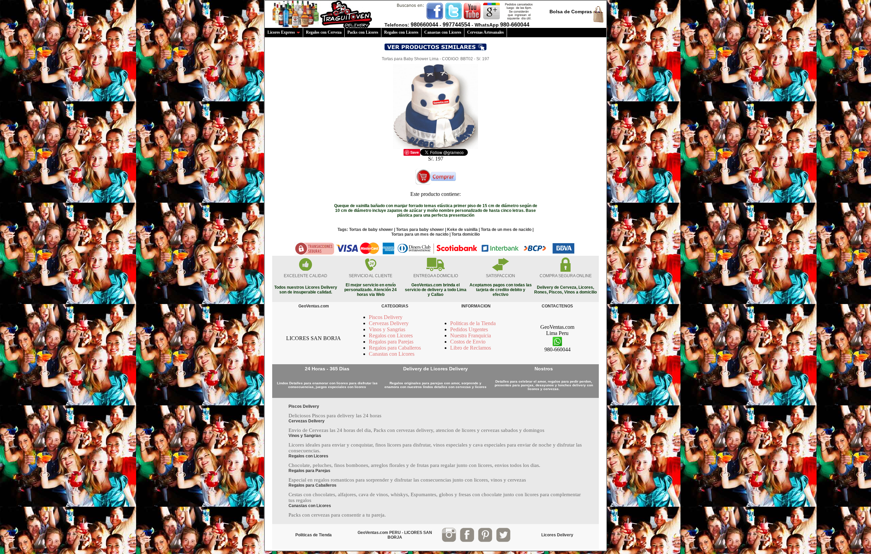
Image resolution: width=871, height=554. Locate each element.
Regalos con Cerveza (324, 32)
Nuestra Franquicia (470, 335)
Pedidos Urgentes (469, 329)
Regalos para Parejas (391, 342)
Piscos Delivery (385, 317)
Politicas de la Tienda (473, 323)
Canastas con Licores (442, 32)
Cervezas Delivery (389, 323)
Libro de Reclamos (470, 348)
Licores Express (281, 32)
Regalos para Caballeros (395, 348)
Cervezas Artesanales (485, 32)
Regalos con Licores (401, 32)
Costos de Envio (468, 342)
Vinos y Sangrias (387, 329)
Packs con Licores (362, 32)
